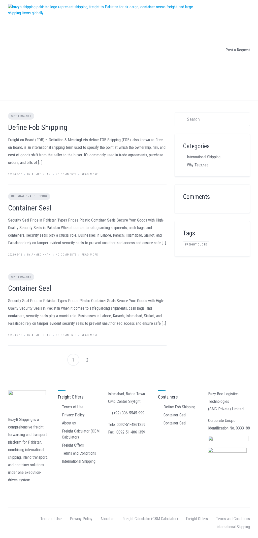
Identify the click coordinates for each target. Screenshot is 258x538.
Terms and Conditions (79, 453)
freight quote (196, 244)
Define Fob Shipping (38, 127)
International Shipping (29, 196)
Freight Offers (73, 445)
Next (101, 360)
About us (69, 423)
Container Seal (30, 207)
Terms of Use (72, 407)
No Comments (66, 174)
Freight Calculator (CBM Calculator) (150, 518)
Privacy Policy (73, 415)
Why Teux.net (21, 116)
